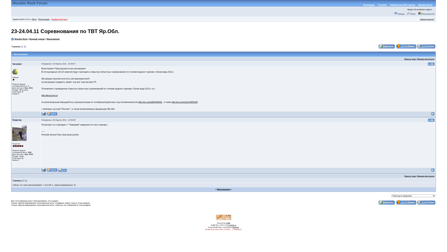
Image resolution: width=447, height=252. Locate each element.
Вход (34, 19)
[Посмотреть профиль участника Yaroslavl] (43, 115)
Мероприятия (53, 39)
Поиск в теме (410, 59)
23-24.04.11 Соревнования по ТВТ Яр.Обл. (65, 31)
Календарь (369, 5)
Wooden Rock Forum (29, 3)
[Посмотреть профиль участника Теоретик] (43, 171)
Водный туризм (37, 39)
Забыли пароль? (427, 19)
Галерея (382, 5)
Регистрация (43, 19)
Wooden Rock (425, 5)
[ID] (431, 65)
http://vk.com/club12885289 (185, 102)
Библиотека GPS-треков (402, 5)
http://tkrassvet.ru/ (49, 95)
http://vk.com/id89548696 (150, 102)
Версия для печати (425, 59)
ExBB (228, 223)
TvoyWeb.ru (231, 225)
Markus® (235, 227)
